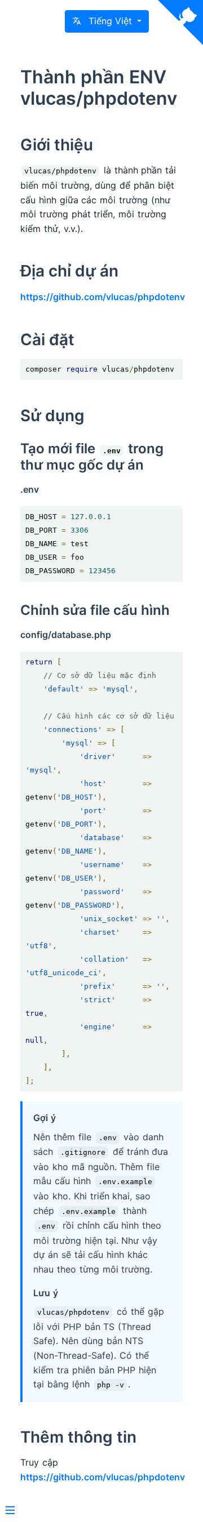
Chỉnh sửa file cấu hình (95, 610)
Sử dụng (52, 415)
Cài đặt (47, 339)
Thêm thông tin (78, 1437)
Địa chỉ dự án (69, 270)
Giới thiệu (56, 144)
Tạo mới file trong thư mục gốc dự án (92, 456)
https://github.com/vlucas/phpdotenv (102, 296)
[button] (107, 21)
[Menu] (10, 1511)
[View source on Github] (180, 22)
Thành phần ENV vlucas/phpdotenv (98, 87)
